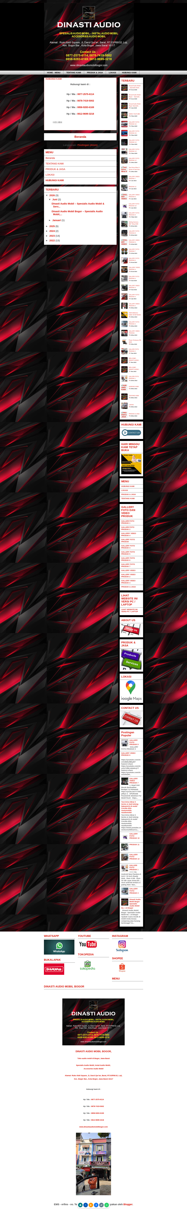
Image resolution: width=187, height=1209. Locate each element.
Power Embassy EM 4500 (135, 341)
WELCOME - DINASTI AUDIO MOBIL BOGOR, (134, 359)
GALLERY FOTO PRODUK (128, 541)
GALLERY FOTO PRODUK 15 (134, 132)
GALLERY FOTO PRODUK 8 (134, 232)
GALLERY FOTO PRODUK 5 (134, 277)
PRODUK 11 (132, 186)
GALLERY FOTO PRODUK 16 (134, 123)
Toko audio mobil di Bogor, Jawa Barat (93, 1058)
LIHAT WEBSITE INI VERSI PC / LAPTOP (129, 611)
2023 (52, 235)
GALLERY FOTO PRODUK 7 (134, 250)
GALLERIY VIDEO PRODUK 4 (134, 268)
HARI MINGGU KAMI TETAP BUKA (135, 314)
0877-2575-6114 (85, 94)
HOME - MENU (53, 73)
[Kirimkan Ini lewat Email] (54, 122)
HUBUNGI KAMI (129, 73)
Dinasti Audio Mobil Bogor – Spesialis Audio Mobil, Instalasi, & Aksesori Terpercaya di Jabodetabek (135, 96)
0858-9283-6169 (85, 107)
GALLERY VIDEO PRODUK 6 (134, 195)
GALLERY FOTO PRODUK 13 (134, 150)
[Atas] (85, 1205)
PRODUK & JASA (95, 73)
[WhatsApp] (106, 1205)
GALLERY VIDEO (128, 570)
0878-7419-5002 (85, 100)
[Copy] (101, 1205)
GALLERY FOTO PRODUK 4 (134, 295)
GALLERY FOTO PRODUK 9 (134, 214)
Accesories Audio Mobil (93, 1069)
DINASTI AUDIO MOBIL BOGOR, (94, 1051)
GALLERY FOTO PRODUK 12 (134, 159)
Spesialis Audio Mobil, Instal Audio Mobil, (93, 1065)
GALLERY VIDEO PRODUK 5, (134, 241)
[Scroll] (91, 1205)
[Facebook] (96, 1205)
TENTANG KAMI (73, 73)
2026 (52, 195)
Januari (57, 220)
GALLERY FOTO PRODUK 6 (134, 259)
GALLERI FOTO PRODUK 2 (134, 350)
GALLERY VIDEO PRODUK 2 (134, 305)
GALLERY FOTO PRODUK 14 (134, 141)
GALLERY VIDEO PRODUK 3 (134, 286)
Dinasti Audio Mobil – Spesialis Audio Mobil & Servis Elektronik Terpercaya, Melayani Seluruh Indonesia (134, 87)
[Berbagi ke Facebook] (59, 122)
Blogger (127, 1204)
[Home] (80, 1205)
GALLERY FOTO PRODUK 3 (134, 323)
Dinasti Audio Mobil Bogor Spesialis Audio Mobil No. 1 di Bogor (135, 105)
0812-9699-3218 (85, 113)
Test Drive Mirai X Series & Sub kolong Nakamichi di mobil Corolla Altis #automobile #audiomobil (135, 168)
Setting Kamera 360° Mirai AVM (133, 223)
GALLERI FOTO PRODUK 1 (134, 377)
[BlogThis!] (56, 122)
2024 (52, 231)
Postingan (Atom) (87, 145)
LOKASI (112, 73)
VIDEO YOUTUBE (134, 114)
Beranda (80, 136)
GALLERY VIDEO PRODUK (134, 332)
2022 (52, 240)
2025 (52, 226)
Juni (55, 199)
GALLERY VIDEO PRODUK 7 (134, 177)
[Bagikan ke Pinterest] (61, 122)
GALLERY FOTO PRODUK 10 (134, 205)
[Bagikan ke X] (57, 122)
